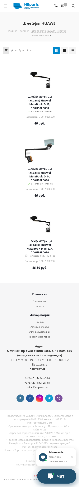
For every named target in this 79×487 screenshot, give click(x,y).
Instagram (39, 398)
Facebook (30, 398)
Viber (59, 398)
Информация (40, 315)
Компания (39, 294)
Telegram (49, 398)
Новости (39, 306)
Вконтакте (20, 398)
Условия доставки (39, 331)
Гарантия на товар (39, 336)
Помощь (39, 321)
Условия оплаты (39, 326)
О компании (39, 301)
